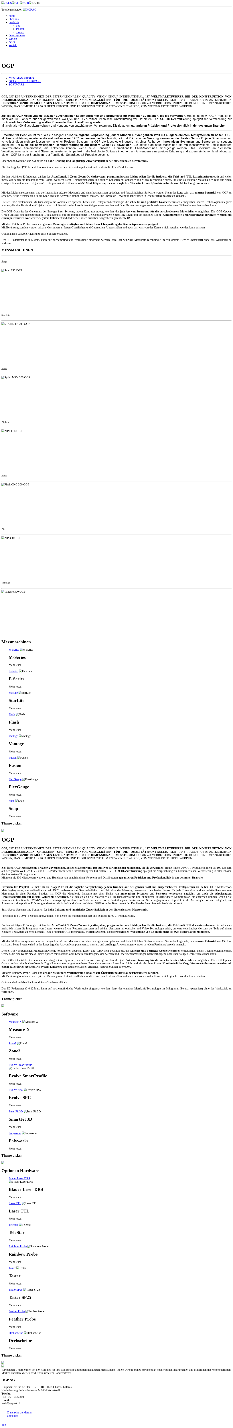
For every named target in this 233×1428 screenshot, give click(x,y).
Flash (4, 475)
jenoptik (20, 28)
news (12, 41)
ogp (18, 25)
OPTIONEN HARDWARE (25, 81)
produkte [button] (14, 22)
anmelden (12, 1415)
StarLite (5, 315)
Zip (3, 529)
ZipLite (5, 422)
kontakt (13, 45)
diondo (20, 32)
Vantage (5, 582)
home (12, 15)
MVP (4, 368)
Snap (4, 261)
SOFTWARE (16, 84)
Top (3, 1424)
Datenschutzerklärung (19, 1412)
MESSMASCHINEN (21, 77)
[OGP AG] (30, 9)
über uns (14, 19)
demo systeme (17, 35)
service (13, 38)
